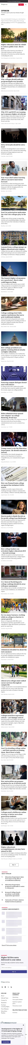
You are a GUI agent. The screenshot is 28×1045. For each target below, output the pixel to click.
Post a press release (11, 945)
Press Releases (5, 1009)
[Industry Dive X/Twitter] (8, 987)
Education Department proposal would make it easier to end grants (15, 886)
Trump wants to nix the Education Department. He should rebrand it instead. (14, 450)
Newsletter (3, 1002)
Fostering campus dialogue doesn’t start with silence (14, 383)
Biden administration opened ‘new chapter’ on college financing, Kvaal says (12, 415)
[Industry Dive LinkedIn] (2, 987)
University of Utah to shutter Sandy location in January (14, 900)
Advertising (15, 997)
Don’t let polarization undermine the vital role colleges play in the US (13, 214)
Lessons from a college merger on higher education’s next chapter (13, 248)
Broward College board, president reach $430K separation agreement (12, 893)
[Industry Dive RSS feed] (11, 987)
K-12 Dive (15, 1012)
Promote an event (17, 1006)
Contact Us (4, 1000)
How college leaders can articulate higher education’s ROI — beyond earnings (13, 551)
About (2, 995)
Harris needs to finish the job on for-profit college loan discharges (13, 517)
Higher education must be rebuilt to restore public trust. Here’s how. (13, 46)
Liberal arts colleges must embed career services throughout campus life (13, 683)
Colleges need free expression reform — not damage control (12, 716)
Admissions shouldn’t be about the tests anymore (14, 651)
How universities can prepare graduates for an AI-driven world (13, 782)
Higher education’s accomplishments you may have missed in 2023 (13, 849)
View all (3, 945)
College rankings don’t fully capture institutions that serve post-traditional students (12, 315)
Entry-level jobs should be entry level (13, 146)
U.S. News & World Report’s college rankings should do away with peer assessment (13, 584)
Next (13, 864)
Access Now (6, 1042)
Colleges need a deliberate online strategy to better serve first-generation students (13, 814)
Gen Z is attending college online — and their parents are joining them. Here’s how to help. (13, 750)
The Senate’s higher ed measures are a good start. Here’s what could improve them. (13, 280)
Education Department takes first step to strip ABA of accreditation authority (14, 878)
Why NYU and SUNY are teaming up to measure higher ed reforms (13, 113)
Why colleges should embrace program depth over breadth (12, 80)
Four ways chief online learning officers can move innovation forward (13, 179)
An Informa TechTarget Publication (14, 1)
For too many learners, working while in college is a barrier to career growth (13, 617)
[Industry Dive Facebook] (5, 987)
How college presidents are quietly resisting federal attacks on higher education (13, 350)
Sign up (21, 4)
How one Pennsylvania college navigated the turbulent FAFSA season (12, 485)
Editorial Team (4, 998)
